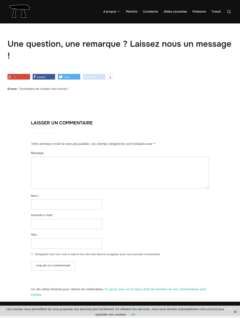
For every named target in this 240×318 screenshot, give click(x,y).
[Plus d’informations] (110, 77)
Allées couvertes (175, 12)
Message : (38, 153)
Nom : (35, 196)
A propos (109, 12)
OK (133, 314)
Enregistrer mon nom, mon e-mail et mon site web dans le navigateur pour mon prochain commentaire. (97, 254)
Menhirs (131, 12)
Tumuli (216, 12)
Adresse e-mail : (42, 215)
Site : (34, 234)
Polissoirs (199, 12)
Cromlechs (150, 12)
